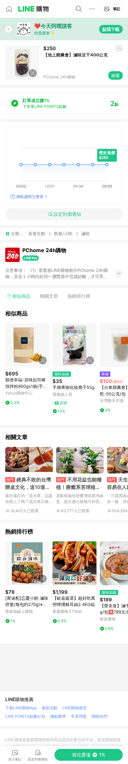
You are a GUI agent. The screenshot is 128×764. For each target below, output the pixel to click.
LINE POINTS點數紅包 (25, 716)
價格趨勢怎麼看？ (32, 196)
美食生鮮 (36, 233)
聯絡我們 (99, 716)
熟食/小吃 (63, 233)
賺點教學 (58, 716)
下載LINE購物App (21, 707)
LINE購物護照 (74, 707)
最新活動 (49, 707)
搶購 (115, 75)
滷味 (85, 233)
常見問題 (79, 716)
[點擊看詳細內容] (27, 345)
